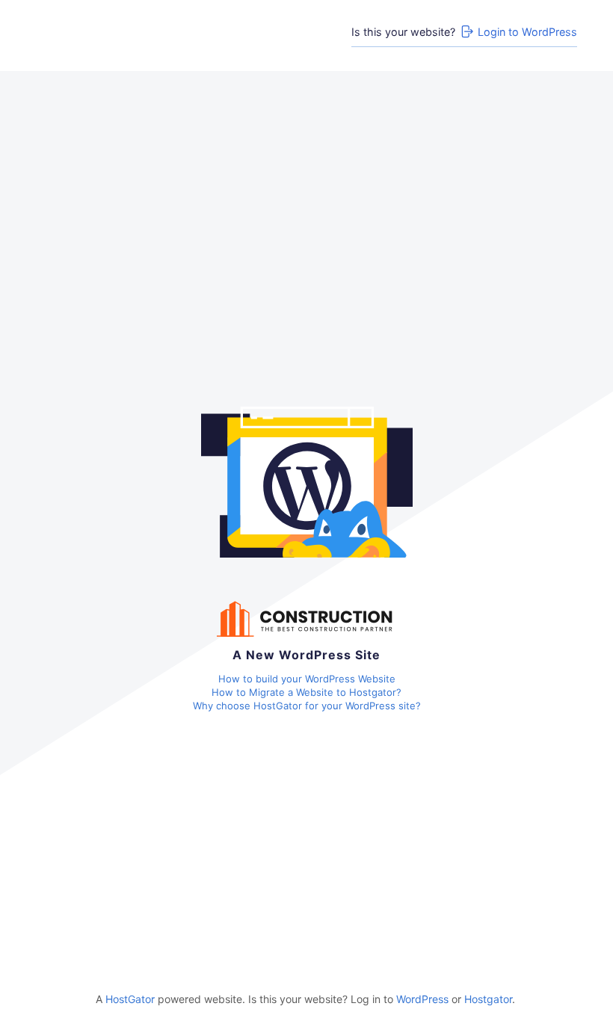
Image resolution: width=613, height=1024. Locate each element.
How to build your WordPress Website (306, 679)
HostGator (130, 999)
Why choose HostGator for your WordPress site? (307, 706)
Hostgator (488, 999)
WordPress (422, 999)
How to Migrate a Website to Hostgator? (306, 692)
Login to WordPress (527, 31)
